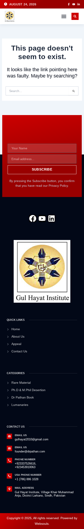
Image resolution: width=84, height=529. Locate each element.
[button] (64, 16)
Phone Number (25, 459)
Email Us (21, 435)
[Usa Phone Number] (9, 476)
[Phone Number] (9, 460)
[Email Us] (9, 436)
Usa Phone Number (28, 474)
